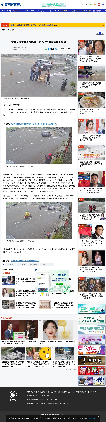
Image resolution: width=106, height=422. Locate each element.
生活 (49, 10)
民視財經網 (75, 10)
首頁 (4, 10)
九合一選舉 (18, 10)
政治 (32, 10)
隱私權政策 (92, 418)
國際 (55, 10)
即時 (9, 10)
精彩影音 (97, 10)
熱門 (26, 10)
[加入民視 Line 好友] (53, 281)
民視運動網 (63, 10)
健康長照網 (86, 10)
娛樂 (43, 10)
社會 (38, 10)
